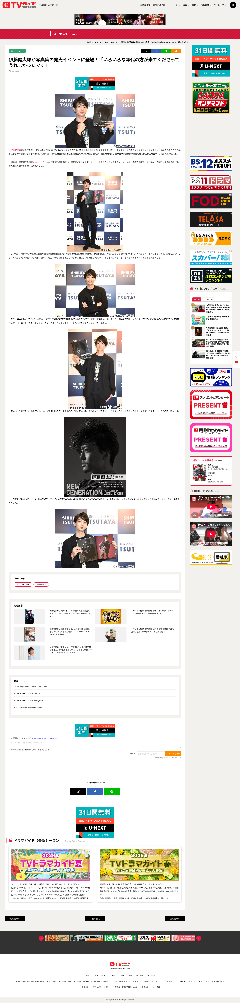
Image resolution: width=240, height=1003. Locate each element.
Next (198, 938)
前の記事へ (15, 918)
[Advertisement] (211, 134)
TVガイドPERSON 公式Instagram (28, 700)
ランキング (219, 5)
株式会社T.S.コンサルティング (192, 981)
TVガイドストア (169, 981)
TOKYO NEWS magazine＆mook (28, 707)
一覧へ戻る (95, 918)
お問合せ (145, 987)
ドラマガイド (159, 5)
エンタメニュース (17, 51)
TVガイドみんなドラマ (121, 981)
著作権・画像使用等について (126, 987)
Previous (41, 938)
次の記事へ (175, 918)
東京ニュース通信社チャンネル (147, 981)
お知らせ (85, 987)
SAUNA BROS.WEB (100, 981)
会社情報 (156, 987)
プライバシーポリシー (101, 987)
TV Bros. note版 (82, 981)
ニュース (174, 5)
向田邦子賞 (145, 5)
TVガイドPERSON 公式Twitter (27, 693)
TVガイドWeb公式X (216, 981)
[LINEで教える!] (166, 51)
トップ (88, 975)
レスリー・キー (40, 161)
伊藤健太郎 (16, 149)
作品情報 (205, 5)
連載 (194, 5)
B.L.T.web (52, 981)
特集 (185, 5)
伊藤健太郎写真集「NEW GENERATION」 (31, 686)
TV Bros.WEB (66, 981)
